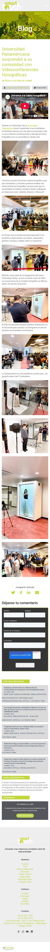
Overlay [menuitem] (25, 864)
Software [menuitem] (25, 889)
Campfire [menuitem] (25, 901)
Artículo (26, 701)
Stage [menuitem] (25, 899)
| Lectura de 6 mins (9, 737)
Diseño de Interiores (22, 694)
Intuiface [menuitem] (25, 893)
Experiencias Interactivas (12, 701)
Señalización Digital (39, 694)
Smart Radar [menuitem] (25, 877)
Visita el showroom (25, 816)
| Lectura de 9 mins (9, 772)
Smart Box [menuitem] (25, 872)
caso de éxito (7, 720)
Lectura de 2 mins (22, 80)
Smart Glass (9, 694)
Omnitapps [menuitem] (25, 896)
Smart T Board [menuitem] (25, 874)
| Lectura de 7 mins (38, 701)
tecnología (33, 716)
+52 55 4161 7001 (25, 915)
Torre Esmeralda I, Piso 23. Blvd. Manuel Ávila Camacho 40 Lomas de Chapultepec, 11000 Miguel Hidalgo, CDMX (25, 923)
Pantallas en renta (28, 768)
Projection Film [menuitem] (25, 882)
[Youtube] (27, 931)
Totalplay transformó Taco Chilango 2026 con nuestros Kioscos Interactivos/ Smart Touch (23, 728)
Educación (8, 716)
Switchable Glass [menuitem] (25, 879)
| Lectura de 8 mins (28, 720)
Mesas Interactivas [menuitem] (25, 869)
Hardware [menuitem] (25, 859)
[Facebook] (18, 931)
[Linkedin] (31, 931)
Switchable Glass (26, 698)
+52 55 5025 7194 (25, 918)
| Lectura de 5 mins (9, 752)
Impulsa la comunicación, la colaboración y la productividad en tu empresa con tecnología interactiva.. (24, 689)
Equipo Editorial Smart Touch (17, 88)
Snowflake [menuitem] (25, 904)
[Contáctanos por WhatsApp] (8, 947)
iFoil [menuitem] (25, 866)
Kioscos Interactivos (10, 698)
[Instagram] (23, 931)
